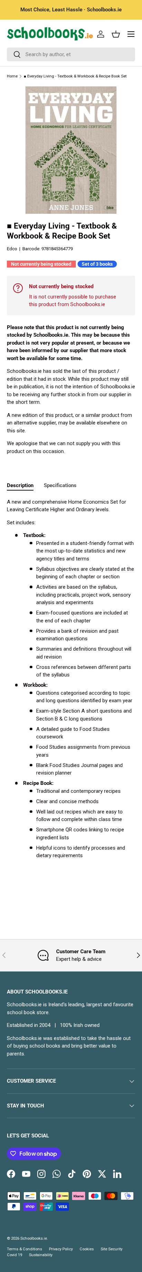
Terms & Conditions (24, 1249)
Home (12, 76)
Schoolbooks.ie (33, 1238)
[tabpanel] (71, 679)
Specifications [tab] (60, 485)
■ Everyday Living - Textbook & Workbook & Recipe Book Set (75, 76)
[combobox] (71, 54)
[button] (115, 34)
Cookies (87, 1249)
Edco (12, 248)
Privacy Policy (61, 1249)
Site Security (111, 1249)
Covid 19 (14, 1255)
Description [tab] (20, 485)
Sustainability (40, 1255)
